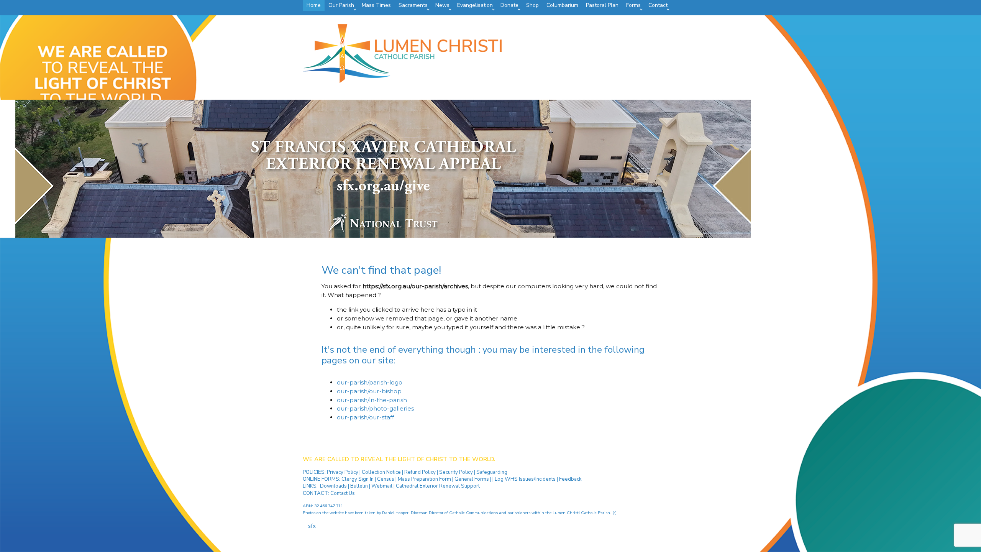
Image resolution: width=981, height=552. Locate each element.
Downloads (333, 486)
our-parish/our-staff (365, 417)
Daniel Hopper (395, 513)
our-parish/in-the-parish (372, 400)
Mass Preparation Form (424, 479)
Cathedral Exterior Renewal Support (438, 486)
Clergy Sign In (357, 479)
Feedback (570, 479)
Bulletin (359, 486)
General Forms (471, 479)
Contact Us (342, 493)
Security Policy (455, 472)
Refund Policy (420, 472)
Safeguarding (491, 472)
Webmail (381, 486)
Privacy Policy (343, 472)
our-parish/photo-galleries (375, 408)
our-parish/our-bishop (369, 391)
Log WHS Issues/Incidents (525, 479)
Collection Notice (382, 472)
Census (385, 479)
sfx (312, 526)
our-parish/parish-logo (369, 382)
